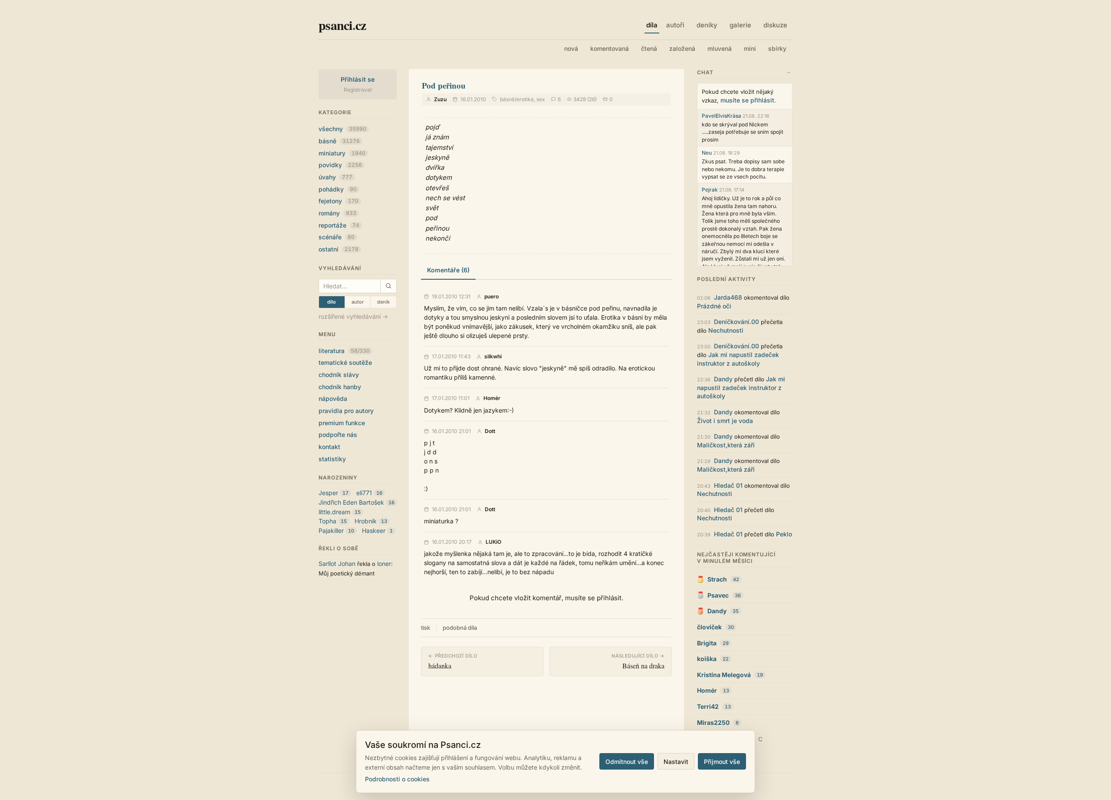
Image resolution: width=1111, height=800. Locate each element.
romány (337, 213)
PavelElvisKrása (721, 115)
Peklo (784, 534)
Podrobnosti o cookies (397, 779)
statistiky (332, 459)
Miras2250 (713, 722)
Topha (327, 521)
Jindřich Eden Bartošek (351, 502)
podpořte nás (338, 434)
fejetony (338, 201)
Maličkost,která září (726, 445)
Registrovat (358, 89)
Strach (717, 579)
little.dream (334, 512)
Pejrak (710, 189)
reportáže (339, 225)
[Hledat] (388, 286)
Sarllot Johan (337, 563)
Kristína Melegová (724, 674)
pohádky (338, 189)
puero (491, 296)
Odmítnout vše (626, 761)
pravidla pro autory (346, 410)
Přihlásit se (358, 79)
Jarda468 (728, 297)
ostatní (338, 249)
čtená (649, 48)
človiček (709, 627)
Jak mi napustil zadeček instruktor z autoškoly (741, 387)
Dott (490, 431)
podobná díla (460, 627)
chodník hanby (340, 386)
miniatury (342, 153)
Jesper (328, 492)
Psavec (718, 595)
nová (571, 48)
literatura (344, 350)
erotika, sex (530, 99)
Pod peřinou (444, 85)
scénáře (337, 237)
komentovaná (609, 48)
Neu (707, 152)
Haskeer (373, 530)
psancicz (342, 24)
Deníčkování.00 (736, 321)
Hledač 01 (728, 485)
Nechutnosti (725, 330)
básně (339, 141)
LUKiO (493, 542)
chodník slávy (339, 374)
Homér (491, 398)
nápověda (333, 398)
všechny (342, 128)
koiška (707, 658)
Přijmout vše (722, 761)
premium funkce (342, 422)
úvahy (335, 177)
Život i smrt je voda (725, 420)
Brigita (707, 643)
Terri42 (708, 706)
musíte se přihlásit (747, 100)
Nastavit (676, 761)
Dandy (723, 379)
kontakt (329, 446)
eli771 (364, 492)
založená (682, 48)
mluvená (719, 48)
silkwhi (493, 356)
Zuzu (440, 99)
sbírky (777, 48)
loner (384, 563)
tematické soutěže (345, 362)
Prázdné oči (714, 306)
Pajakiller (331, 530)
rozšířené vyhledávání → (353, 316)
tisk (425, 627)
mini (750, 48)
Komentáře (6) (448, 270)
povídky (340, 165)
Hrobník (366, 521)
